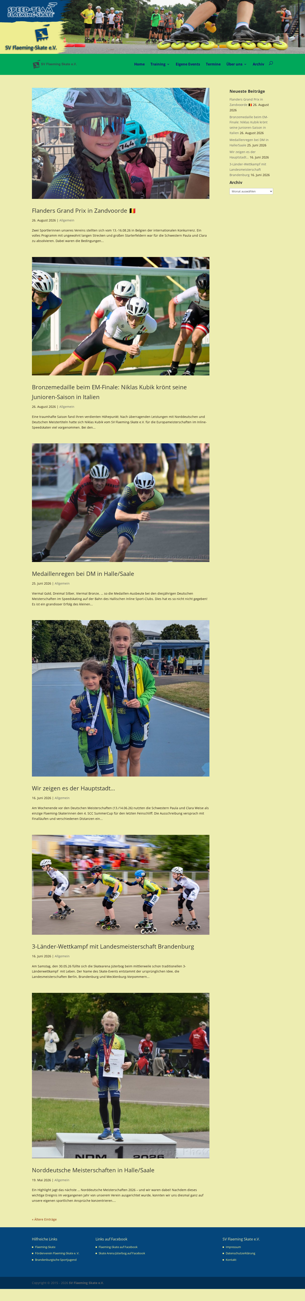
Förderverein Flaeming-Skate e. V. (57, 1253)
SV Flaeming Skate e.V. (86, 1283)
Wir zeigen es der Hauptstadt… (73, 788)
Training (157, 64)
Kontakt (231, 1260)
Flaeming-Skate (45, 1247)
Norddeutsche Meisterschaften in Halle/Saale (93, 1170)
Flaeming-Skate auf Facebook (118, 1247)
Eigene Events (188, 64)
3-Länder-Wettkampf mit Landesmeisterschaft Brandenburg (113, 946)
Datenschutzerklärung (240, 1253)
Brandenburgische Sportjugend (56, 1260)
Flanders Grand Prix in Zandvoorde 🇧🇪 (84, 210)
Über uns (234, 64)
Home (139, 64)
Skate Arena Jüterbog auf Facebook (122, 1253)
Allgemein (66, 220)
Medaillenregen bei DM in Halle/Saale (83, 574)
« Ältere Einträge (44, 1219)
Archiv (258, 64)
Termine (213, 64)
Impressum (233, 1247)
